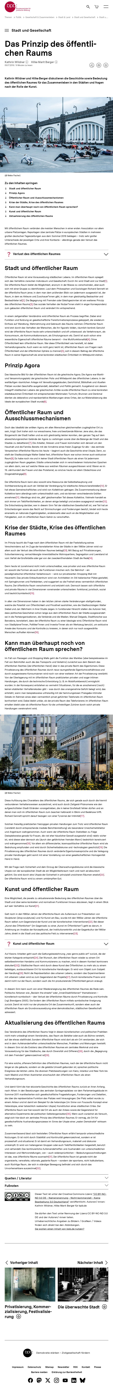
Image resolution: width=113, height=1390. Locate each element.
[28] (80, 1051)
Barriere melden (39, 1372)
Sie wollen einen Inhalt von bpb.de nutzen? (59, 1228)
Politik (18, 17)
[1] (106, 281)
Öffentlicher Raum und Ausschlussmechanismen (36, 197)
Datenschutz (34, 1367)
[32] (38, 1168)
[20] (102, 874)
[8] (12, 458)
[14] (90, 558)
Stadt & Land (64, 17)
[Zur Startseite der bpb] (18, 11)
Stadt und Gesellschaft (84, 17)
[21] (37, 905)
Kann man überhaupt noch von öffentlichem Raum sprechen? (43, 207)
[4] (88, 339)
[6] (45, 401)
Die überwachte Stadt (79, 1307)
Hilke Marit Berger (44, 62)
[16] (37, 632)
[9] (25, 473)
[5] (62, 351)
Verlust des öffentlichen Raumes (36, 254)
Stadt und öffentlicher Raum (24, 188)
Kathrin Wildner (16, 62)
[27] (68, 977)
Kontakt (86, 1367)
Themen (8, 17)
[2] (23, 300)
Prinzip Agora (16, 193)
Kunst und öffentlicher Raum (24, 211)
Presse (97, 1367)
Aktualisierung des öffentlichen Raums (30, 216)
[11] (17, 497)
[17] (82, 815)
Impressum (17, 1367)
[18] (28, 843)
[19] (101, 847)
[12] (105, 501)
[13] (65, 550)
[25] (17, 965)
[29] (47, 1055)
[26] (21, 973)
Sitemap (49, 1367)
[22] (90, 921)
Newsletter (63, 1367)
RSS (75, 1367)
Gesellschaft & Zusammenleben (39, 17)
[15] (32, 593)
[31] (50, 1156)
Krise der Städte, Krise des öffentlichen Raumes (35, 202)
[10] (102, 485)
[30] (68, 1113)
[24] (36, 957)
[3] (31, 304)
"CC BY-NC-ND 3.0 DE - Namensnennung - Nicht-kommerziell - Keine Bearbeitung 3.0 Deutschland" (70, 1198)
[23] (75, 933)
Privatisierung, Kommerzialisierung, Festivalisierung (28, 1312)
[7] (30, 442)
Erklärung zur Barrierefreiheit (67, 1372)
